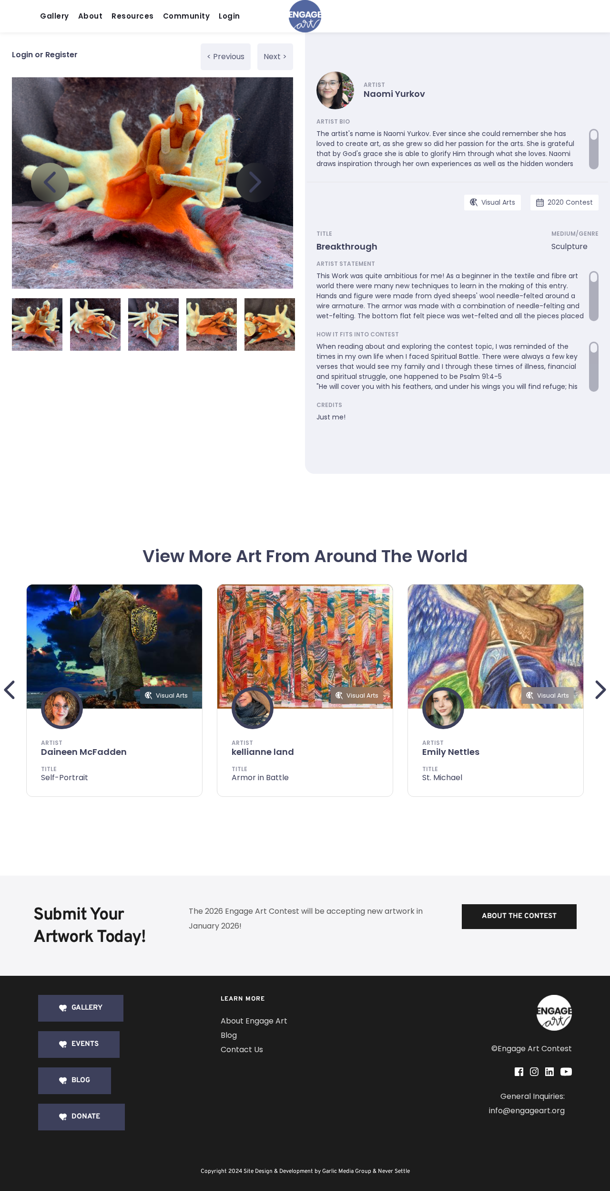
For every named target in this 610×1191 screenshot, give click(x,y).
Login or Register (45, 54)
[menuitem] (57, 16)
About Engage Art (254, 1020)
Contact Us (242, 1049)
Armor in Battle (260, 777)
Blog (229, 1035)
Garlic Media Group (346, 1171)
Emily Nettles (450, 752)
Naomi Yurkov (394, 94)
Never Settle (394, 1171)
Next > (275, 56)
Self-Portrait (64, 777)
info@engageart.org (527, 1110)
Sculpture (569, 246)
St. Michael (442, 777)
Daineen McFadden (84, 752)
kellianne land (263, 752)
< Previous (225, 56)
